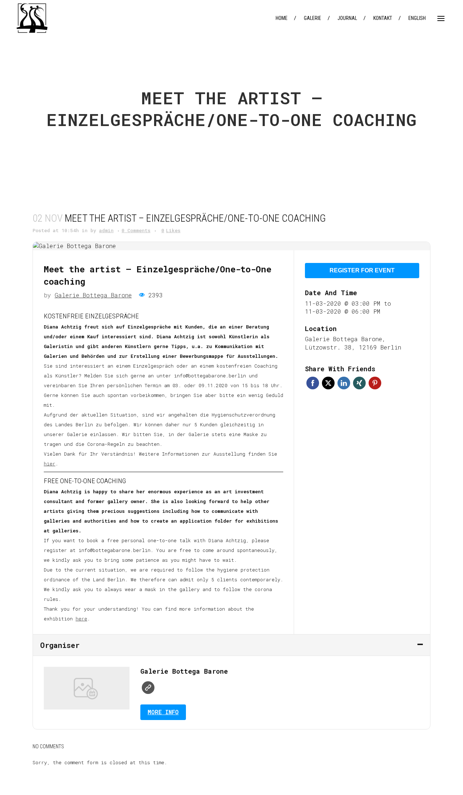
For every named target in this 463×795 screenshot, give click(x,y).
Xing (359, 383)
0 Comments (136, 230)
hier (49, 463)
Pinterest (375, 383)
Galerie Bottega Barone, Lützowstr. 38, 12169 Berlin (353, 343)
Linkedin (343, 383)
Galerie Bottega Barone (93, 295)
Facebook (312, 383)
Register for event (362, 270)
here (81, 618)
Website (148, 687)
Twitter (328, 383)
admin (106, 230)
